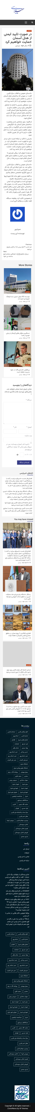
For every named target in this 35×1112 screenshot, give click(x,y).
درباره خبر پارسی (24, 860)
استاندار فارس (11, 732)
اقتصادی (29, 628)
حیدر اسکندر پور (12, 756)
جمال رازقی (16, 748)
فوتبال (17, 808)
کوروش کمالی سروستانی (21, 833)
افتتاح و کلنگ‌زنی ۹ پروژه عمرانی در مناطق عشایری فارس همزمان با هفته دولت (19, 498)
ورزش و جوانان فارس (22, 820)
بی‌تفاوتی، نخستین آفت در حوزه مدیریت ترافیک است (20, 371)
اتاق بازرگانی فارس (23, 732)
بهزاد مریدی (25, 748)
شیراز (26, 796)
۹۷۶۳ (27, 899)
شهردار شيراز (15, 784)
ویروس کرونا (10, 820)
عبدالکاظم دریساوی (23, 800)
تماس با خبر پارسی (23, 857)
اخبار (29, 590)
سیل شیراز (25, 784)
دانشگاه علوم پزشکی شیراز (21, 768)
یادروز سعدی (24, 837)
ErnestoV (26, 891)
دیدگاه (29, 400)
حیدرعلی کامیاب (23, 760)
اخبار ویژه (28, 546)
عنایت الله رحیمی (23, 804)
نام (15, 427)
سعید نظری (18, 776)
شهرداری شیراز (24, 792)
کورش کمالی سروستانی (22, 829)
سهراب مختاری (24, 780)
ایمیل (29, 427)
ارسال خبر (26, 849)
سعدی (26, 776)
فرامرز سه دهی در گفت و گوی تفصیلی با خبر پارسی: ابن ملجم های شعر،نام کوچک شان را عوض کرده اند (17, 923)
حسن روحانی (24, 752)
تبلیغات (26, 853)
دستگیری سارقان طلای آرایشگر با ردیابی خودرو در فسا (18, 334)
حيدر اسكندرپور (13, 752)
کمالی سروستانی (23, 824)
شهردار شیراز (24, 788)
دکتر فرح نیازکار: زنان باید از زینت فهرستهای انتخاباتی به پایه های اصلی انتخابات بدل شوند (17, 894)
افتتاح (13, 740)
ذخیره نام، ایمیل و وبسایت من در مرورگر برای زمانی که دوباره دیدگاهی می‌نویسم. (19, 447)
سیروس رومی (13, 780)
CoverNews (12, 1108)
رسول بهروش (24, 772)
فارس (14, 804)
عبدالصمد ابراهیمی (17, 796)
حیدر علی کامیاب (11, 760)
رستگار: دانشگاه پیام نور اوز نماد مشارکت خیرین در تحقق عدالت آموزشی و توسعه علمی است (17, 492)
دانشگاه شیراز (24, 764)
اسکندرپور (15, 736)
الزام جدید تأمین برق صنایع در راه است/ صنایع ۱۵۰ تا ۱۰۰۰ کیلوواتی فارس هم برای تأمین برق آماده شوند (17, 510)
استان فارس (24, 736)
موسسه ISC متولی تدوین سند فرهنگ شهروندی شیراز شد (18, 297)
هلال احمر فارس (23, 816)
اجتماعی (29, 31)
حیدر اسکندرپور (24, 756)
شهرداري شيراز (14, 788)
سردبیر (17, 45)
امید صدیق (25, 744)
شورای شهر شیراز (12, 792)
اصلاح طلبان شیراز (23, 740)
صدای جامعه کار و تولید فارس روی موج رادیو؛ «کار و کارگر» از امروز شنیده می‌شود (18, 504)
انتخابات (16, 744)
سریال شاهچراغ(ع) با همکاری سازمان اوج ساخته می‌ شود (16, 254)
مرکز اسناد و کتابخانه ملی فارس (19, 812)
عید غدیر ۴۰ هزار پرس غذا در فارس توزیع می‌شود (19, 247)
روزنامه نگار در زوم (13, 772)
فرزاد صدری (25, 808)
